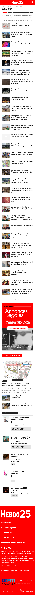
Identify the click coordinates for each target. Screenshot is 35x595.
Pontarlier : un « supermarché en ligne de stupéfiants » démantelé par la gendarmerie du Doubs (21, 291)
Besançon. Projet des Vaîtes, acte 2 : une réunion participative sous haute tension (22, 236)
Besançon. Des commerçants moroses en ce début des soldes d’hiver (21, 44)
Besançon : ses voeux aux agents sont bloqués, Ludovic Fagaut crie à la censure (22, 62)
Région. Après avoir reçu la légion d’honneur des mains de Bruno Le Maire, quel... (21, 254)
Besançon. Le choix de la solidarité (22, 225)
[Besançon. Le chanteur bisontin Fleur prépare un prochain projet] (6, 91)
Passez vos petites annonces (13, 542)
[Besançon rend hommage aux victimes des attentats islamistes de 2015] (6, 35)
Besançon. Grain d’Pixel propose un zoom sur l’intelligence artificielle (21, 273)
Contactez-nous (7, 537)
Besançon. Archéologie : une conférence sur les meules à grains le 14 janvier (22, 81)
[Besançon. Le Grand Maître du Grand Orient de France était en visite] (6, 200)
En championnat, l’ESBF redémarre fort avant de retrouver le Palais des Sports (22, 53)
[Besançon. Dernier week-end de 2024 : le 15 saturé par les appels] (6, 146)
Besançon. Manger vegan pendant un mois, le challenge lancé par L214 (22, 136)
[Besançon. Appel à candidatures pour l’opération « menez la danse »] (6, 190)
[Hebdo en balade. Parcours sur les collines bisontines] (6, 163)
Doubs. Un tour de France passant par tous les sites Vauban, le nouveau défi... (22, 127)
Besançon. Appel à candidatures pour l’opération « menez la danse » (22, 190)
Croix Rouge (11, 12)
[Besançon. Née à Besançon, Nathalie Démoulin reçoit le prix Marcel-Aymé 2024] (6, 245)
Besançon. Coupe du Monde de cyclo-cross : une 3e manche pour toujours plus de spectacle (22, 181)
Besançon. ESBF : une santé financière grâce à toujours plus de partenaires (22, 282)
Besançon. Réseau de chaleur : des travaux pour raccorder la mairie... (15, 385)
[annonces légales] (17, 350)
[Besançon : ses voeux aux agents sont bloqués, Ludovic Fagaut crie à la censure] (6, 63)
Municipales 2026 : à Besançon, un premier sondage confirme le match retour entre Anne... (22, 117)
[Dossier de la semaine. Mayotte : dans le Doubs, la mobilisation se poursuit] (6, 108)
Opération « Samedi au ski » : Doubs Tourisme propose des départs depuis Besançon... (20, 72)
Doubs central (27, 12)
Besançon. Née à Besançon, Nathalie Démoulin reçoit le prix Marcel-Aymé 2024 (21, 245)
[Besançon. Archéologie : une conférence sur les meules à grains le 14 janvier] (6, 82)
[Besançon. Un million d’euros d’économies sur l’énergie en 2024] (6, 209)
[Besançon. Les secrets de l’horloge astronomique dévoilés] (6, 172)
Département (19, 12)
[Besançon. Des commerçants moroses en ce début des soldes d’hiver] (6, 44)
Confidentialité (7, 532)
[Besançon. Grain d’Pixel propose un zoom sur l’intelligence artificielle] (6, 273)
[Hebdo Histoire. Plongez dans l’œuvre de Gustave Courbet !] (6, 26)
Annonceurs (6, 523)
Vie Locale (9, 6)
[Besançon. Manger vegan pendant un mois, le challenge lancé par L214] (6, 137)
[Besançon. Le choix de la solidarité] (6, 227)
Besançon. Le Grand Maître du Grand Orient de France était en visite (21, 199)
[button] (32, 2)
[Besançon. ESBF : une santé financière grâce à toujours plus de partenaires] (6, 282)
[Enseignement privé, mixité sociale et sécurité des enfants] (6, 264)
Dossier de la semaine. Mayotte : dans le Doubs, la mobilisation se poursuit (21, 108)
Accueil (3, 6)
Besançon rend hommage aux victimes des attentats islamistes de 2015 (21, 34)
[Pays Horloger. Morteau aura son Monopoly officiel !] (6, 398)
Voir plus (17, 299)
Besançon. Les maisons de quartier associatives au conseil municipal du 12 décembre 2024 (21, 217)
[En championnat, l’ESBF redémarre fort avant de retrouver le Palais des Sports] (6, 53)
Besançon (15, 6)
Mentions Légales (8, 528)
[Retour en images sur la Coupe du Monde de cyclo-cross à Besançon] (6, 155)
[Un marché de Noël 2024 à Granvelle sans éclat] (6, 100)
